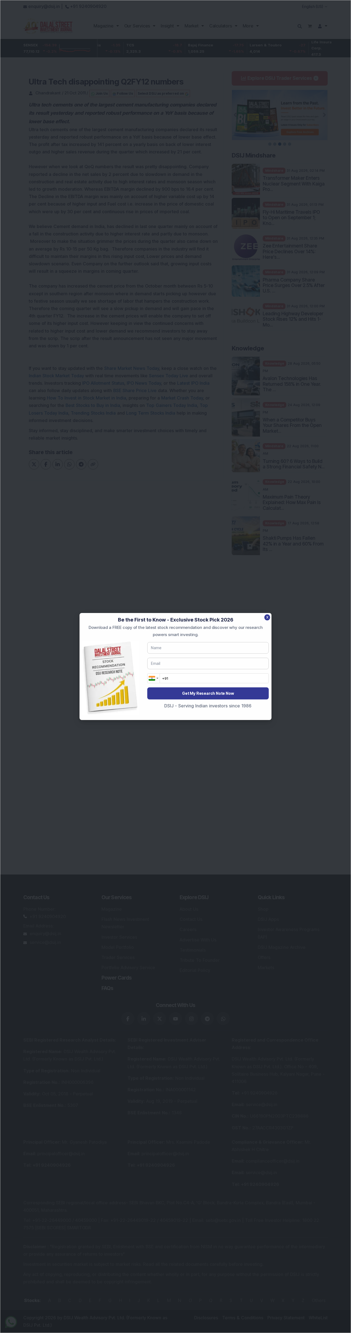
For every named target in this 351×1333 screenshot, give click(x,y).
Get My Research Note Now (208, 693)
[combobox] (153, 678)
